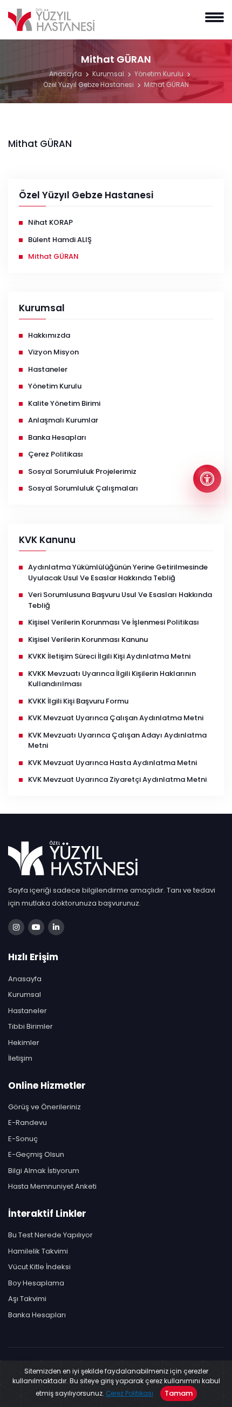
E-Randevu (27, 1122)
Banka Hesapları (57, 437)
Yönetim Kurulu (158, 73)
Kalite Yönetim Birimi (64, 403)
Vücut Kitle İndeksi (39, 1267)
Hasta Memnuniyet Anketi (52, 1186)
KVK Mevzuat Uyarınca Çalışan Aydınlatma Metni (115, 718)
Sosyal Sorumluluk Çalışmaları (83, 488)
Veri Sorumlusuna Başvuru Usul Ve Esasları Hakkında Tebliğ (120, 600)
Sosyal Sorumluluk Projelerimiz (82, 471)
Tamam (179, 1393)
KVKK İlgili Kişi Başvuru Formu (78, 701)
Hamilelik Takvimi (38, 1251)
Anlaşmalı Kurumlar (63, 420)
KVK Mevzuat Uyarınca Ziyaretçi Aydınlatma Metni (117, 779)
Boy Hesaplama (36, 1283)
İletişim (20, 1058)
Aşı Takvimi (27, 1299)
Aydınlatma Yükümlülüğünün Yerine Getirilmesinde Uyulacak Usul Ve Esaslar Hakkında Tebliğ (118, 572)
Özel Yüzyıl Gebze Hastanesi (88, 84)
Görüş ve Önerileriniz (44, 1107)
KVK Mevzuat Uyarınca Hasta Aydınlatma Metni (112, 763)
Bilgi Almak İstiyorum (43, 1170)
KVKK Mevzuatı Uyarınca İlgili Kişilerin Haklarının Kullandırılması (112, 678)
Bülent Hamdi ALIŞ (60, 239)
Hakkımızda (49, 335)
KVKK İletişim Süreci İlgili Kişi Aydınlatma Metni (109, 656)
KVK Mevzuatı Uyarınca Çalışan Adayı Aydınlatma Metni (117, 740)
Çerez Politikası (129, 1393)
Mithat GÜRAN (166, 84)
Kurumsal (108, 73)
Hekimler (23, 1042)
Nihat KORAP (50, 222)
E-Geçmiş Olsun (36, 1154)
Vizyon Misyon (53, 352)
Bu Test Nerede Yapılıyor (50, 1235)
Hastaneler (47, 369)
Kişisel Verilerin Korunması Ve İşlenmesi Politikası (113, 622)
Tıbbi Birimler (30, 1026)
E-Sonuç (23, 1139)
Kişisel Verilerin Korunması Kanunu (88, 639)
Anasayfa (65, 73)
